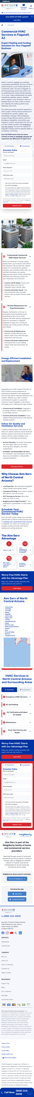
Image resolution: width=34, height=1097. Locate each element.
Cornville (8, 610)
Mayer (7, 623)
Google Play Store (18, 899)
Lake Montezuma (10, 621)
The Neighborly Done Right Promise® (23, 550)
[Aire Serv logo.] (8, 835)
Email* (5, 160)
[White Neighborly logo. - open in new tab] (6, 1)
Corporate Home (7, 999)
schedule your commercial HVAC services (17, 522)
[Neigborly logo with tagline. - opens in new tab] (26, 835)
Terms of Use (5, 1043)
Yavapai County (10, 635)
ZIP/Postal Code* (8, 175)
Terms (6, 194)
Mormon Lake (9, 625)
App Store (18, 894)
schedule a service (22, 136)
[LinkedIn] (20, 932)
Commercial (26, 146)
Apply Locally (6, 972)
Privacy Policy (14, 194)
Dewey (7, 612)
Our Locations (6, 991)
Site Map (4, 995)
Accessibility (5, 1050)
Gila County (8, 616)
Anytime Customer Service (22, 564)
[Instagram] (7, 932)
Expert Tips (5, 983)
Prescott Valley (9, 632)
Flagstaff (8, 614)
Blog (3, 987)
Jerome (7, 619)
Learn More (17, 588)
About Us (4, 960)
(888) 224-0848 (12, 916)
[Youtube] (11, 932)
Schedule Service (23, 8)
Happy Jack (8, 617)
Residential (10, 146)
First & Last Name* (8, 152)
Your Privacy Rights (10, 1057)
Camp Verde (9, 607)
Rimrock (7, 634)
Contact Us (5, 968)
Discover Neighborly (16, 879)
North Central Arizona (12, 626)
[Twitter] (16, 932)
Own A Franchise (7, 964)
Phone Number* (7, 167)
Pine (6, 630)
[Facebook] (2, 932)
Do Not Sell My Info (7, 1054)
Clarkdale (8, 609)
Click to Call (7, 550)
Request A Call (17, 205)
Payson (7, 628)
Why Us (4, 957)
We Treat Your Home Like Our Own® (7, 565)
